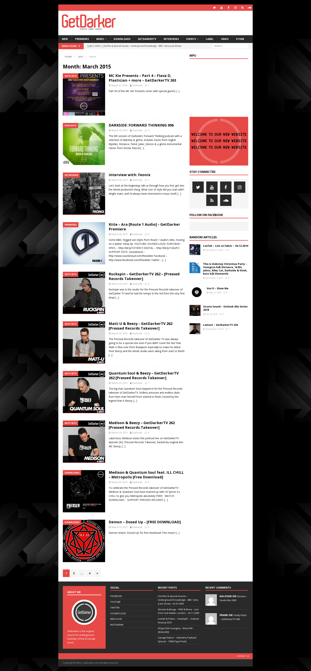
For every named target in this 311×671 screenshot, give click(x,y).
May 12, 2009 (215, 292)
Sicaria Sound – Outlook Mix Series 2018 (225, 308)
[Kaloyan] (211, 603)
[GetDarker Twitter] (214, 7)
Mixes (100, 39)
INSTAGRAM (116, 624)
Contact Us (243, 656)
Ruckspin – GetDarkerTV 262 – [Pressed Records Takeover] (144, 276)
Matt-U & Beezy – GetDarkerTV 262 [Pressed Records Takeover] (140, 326)
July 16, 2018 (211, 314)
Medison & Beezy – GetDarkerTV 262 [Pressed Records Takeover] (142, 425)
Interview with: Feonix (129, 174)
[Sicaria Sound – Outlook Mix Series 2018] (195, 310)
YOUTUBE (115, 601)
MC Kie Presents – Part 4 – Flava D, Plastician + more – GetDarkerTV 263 (142, 78)
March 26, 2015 (120, 234)
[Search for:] (230, 45)
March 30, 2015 (120, 130)
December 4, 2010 (214, 250)
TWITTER (115, 607)
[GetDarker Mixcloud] (242, 7)
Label (210, 39)
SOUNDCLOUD (118, 613)
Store (240, 39)
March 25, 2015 (120, 333)
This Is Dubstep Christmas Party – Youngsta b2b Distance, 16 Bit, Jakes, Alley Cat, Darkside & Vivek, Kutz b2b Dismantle (225, 268)
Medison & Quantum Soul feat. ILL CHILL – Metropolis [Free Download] (146, 474)
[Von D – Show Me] (197, 292)
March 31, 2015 (120, 85)
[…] (177, 91)
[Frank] (211, 622)
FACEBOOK (116, 596)
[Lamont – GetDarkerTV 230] (195, 328)
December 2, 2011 (214, 278)
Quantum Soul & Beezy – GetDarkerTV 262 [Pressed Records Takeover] (144, 375)
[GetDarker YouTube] (221, 7)
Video (225, 39)
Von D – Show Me (217, 288)
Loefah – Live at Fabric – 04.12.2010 (225, 245)
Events (191, 39)
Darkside (137, 85)
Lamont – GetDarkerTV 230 (220, 325)
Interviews (171, 39)
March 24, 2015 (120, 432)
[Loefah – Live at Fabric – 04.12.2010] (195, 249)
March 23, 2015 (120, 482)
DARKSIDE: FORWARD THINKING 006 (141, 125)
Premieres (82, 39)
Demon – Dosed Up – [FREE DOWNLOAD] (145, 522)
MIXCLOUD (116, 619)
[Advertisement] (190, 22)
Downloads (122, 39)
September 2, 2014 (215, 329)
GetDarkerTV (147, 39)
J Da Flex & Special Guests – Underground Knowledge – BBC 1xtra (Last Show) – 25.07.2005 (178, 599)
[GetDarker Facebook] (228, 7)
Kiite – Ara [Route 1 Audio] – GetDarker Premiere (144, 226)
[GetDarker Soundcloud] (249, 7)
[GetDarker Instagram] (235, 7)
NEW (65, 39)
